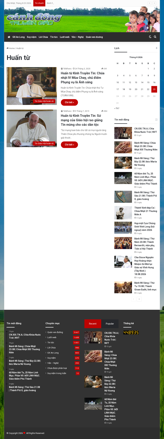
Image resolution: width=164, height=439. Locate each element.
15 (148, 82)
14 (142, 82)
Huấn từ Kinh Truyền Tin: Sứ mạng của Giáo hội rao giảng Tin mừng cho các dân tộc (81, 120)
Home (11, 48)
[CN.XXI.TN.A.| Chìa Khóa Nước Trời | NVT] (123, 133)
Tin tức (54, 37)
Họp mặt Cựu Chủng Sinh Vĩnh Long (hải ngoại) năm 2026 (144, 226)
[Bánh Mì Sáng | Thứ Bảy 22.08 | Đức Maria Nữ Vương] (123, 163)
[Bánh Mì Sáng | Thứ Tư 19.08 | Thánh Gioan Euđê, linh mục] (123, 287)
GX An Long (18, 37)
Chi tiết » (69, 102)
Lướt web (64, 37)
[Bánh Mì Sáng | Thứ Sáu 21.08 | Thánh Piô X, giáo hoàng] (123, 197)
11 (124, 82)
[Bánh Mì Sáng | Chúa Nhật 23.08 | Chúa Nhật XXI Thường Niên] (123, 147)
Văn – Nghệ (78, 37)
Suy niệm (32, 37)
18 (124, 89)
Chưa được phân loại (57, 368)
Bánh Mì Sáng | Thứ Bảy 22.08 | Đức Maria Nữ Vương (70, 3)
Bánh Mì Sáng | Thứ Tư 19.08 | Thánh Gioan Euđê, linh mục (145, 286)
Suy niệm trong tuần (56, 373)
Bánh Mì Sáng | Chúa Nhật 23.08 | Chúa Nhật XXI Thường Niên (145, 146)
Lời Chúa (43, 37)
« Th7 (116, 108)
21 (142, 89)
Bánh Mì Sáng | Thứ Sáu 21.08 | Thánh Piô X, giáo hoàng (145, 195)
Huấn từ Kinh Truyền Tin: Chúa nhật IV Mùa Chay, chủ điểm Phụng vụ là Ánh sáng (82, 77)
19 (130, 89)
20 (136, 89)
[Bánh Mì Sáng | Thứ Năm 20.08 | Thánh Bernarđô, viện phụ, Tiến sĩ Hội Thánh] (123, 243)
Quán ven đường (94, 37)
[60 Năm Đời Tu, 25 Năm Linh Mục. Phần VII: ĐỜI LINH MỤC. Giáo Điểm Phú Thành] (123, 178)
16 (154, 82)
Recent (92, 323)
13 (136, 82)
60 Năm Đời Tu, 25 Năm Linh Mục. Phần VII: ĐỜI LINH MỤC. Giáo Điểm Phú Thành (111, 409)
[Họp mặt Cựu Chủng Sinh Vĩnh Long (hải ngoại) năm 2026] (123, 228)
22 (148, 89)
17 (117, 89)
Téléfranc (67, 69)
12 (130, 82)
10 (117, 82)
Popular (110, 323)
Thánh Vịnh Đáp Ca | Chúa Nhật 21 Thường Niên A (145, 211)
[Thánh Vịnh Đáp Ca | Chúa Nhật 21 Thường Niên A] (123, 212)
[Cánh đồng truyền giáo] (35, 19)
